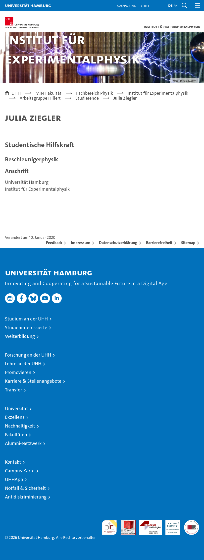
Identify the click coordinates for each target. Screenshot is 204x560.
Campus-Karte (20, 471)
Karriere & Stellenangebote (33, 381)
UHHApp (14, 479)
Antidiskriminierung (26, 497)
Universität (16, 408)
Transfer (13, 390)
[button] (171, 5)
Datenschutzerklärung (118, 242)
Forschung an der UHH (28, 355)
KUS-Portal (126, 5)
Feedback (54, 242)
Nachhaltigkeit (20, 426)
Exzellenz (15, 417)
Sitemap (188, 242)
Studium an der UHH (26, 319)
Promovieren (18, 372)
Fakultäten (16, 435)
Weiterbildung (20, 336)
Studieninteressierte (26, 327)
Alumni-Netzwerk (23, 443)
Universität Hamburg (28, 5)
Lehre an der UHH (23, 364)
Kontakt (13, 462)
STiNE (145, 5)
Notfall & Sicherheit (25, 488)
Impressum (80, 242)
